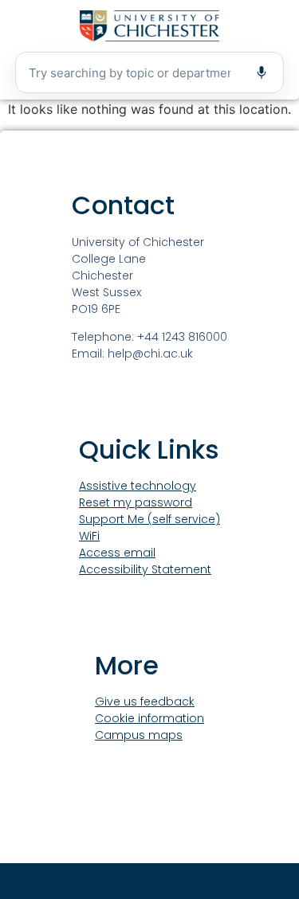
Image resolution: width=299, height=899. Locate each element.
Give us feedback (145, 701)
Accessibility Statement (145, 569)
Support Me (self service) (149, 519)
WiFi (89, 536)
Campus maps (139, 735)
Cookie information (149, 718)
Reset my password (135, 502)
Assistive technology (137, 486)
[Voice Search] (261, 72)
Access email (117, 553)
